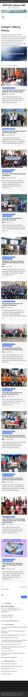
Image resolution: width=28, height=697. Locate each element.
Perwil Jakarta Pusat (7, 216)
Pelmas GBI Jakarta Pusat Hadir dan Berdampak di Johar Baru (12, 219)
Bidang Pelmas (6, 88)
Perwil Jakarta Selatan (8, 476)
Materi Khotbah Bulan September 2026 (9, 637)
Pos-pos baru (23, 587)
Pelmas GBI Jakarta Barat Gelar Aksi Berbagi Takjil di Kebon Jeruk (12, 393)
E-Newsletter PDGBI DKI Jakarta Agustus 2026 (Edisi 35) (13, 635)
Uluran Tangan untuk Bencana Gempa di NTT (11, 644)
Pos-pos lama (5, 589)
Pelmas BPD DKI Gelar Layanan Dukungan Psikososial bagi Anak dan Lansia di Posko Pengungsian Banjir (13, 520)
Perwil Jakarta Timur (7, 259)
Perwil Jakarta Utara (7, 346)
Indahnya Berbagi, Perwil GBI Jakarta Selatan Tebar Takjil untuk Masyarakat (12, 478)
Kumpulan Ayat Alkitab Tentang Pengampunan (11, 666)
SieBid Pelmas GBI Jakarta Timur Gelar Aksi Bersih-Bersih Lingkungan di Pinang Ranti (13, 262)
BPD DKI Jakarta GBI (14, 5)
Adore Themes (17, 695)
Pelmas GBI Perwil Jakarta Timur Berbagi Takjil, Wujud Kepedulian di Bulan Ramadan (14, 436)
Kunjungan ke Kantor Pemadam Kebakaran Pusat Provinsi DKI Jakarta (14, 131)
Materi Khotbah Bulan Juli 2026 (8, 668)
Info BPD (13, 88)
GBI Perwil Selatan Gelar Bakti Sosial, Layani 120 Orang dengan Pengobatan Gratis (12, 565)
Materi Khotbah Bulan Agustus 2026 (9, 657)
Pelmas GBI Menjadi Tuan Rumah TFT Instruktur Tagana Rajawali (12, 304)
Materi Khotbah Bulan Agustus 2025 (9, 671)
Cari (2, 594)
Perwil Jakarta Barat (7, 171)
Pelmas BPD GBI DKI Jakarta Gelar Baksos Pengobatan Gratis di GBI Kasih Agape (13, 91)
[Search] (26, 17)
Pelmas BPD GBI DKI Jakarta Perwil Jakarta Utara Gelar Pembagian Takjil (12, 348)
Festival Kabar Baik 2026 (6, 650)
